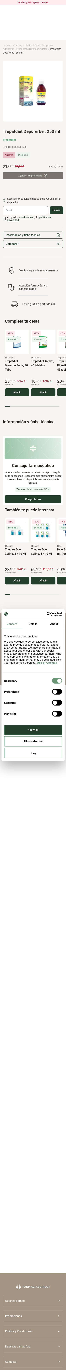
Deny (33, 752)
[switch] (57, 691)
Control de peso (43, 45)
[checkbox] (4, 218)
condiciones (26, 217)
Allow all (33, 729)
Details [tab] (33, 623)
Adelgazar (8, 48)
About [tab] (54, 623)
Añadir (17, 392)
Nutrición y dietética (21, 45)
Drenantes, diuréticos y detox (32, 48)
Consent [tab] (12, 623)
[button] (33, 1316)
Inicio (6, 45)
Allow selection (33, 741)
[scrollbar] (32, 406)
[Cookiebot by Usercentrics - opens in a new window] (47, 614)
